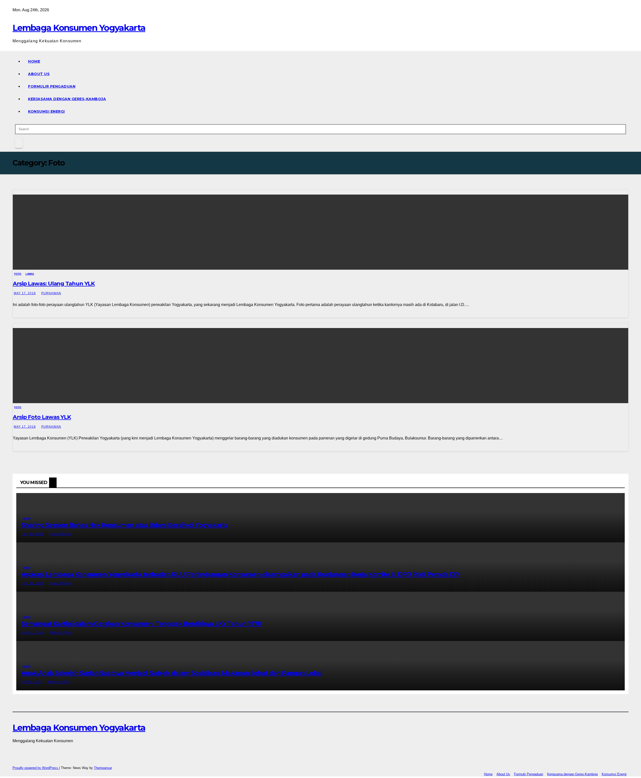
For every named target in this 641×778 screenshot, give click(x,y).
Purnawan (51, 293)
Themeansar (103, 768)
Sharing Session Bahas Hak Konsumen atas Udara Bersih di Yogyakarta (124, 525)
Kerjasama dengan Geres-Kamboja (67, 99)
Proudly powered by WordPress (36, 768)
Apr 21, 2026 (33, 633)
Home (34, 61)
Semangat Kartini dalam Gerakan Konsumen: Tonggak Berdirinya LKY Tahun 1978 (141, 623)
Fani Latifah (60, 534)
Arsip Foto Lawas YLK (42, 417)
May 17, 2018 (25, 293)
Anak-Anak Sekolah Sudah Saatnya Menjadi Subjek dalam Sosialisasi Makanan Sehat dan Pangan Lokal (171, 673)
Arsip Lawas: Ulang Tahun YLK (54, 283)
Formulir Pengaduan (51, 86)
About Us (39, 74)
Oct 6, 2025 (32, 682)
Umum (26, 518)
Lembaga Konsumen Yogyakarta (79, 28)
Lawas (30, 273)
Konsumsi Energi (46, 111)
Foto (17, 273)
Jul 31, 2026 (33, 534)
